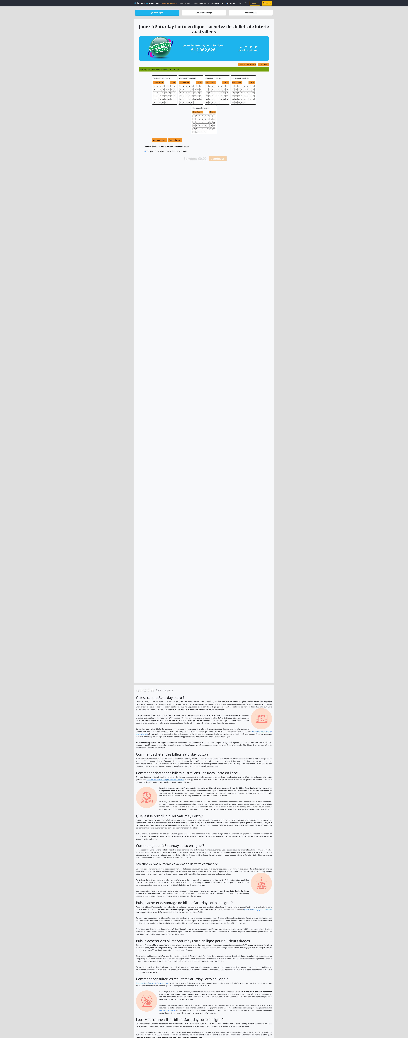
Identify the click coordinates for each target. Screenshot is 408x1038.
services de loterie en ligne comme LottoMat (165, 779)
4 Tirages (171, 151)
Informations (185, 3)
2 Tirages (160, 151)
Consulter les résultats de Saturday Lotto (152, 983)
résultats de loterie (167, 1010)
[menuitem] (231, 4)
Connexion (255, 3)
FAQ (222, 3)
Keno (158, 3)
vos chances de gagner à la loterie (258, 909)
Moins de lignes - (159, 140)
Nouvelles (215, 3)
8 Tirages (183, 151)
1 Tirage (149, 151)
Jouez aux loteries (168, 3)
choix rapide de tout (247, 65)
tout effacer (263, 65)
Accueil (151, 3)
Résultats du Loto (200, 3)
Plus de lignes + (175, 140)
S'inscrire (267, 3)
